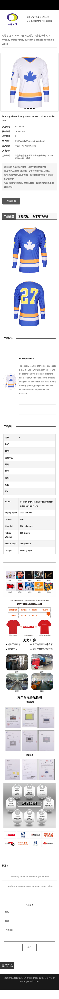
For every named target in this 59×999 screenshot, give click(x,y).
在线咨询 (11, 201)
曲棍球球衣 (42, 35)
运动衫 (30, 35)
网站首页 (6, 35)
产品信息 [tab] (9, 216)
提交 (29, 947)
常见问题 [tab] (23, 216)
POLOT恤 (19, 35)
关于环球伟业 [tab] (40, 216)
